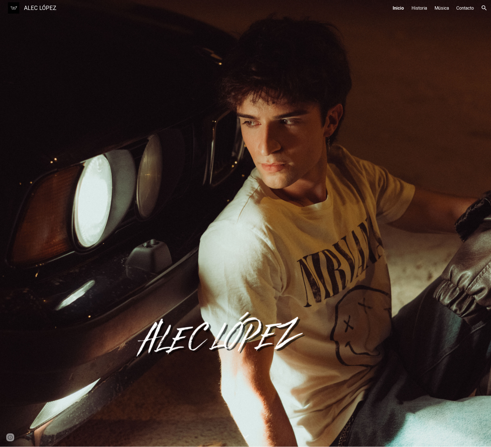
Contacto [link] (465, 8)
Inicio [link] (398, 8)
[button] (484, 8)
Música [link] (441, 8)
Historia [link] (419, 8)
